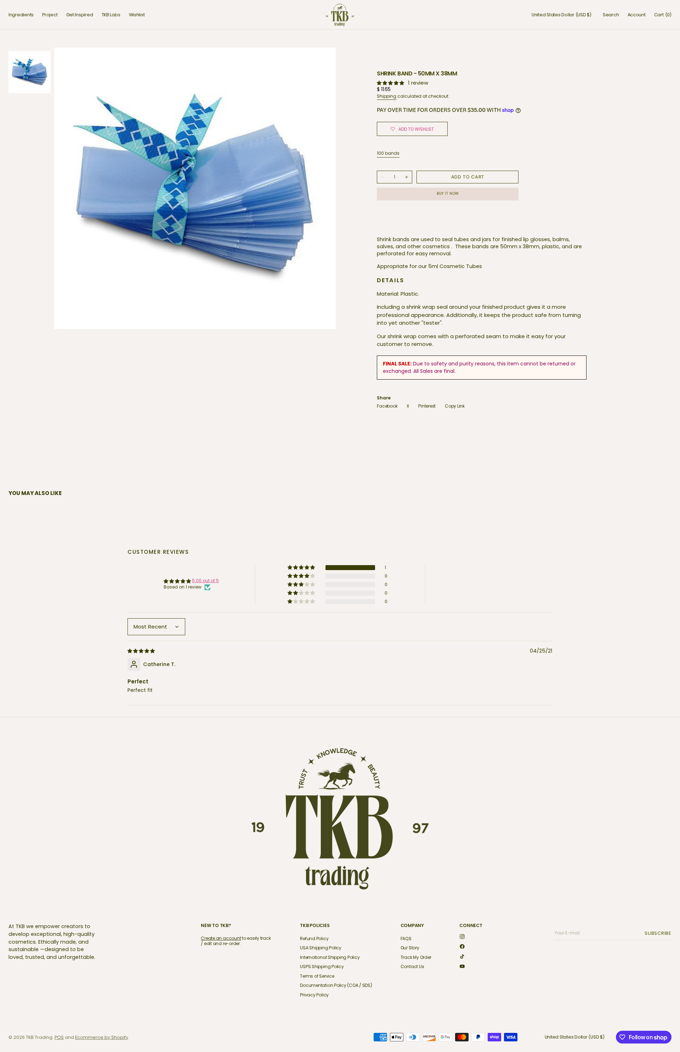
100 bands (388, 153)
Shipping (386, 96)
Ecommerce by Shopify (101, 1037)
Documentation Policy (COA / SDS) (336, 985)
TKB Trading (39, 1037)
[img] (142, 650)
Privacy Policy (314, 995)
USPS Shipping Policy (322, 966)
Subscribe (659, 933)
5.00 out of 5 (205, 581)
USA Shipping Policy (320, 948)
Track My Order (416, 957)
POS (59, 1037)
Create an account (221, 938)
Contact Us (412, 966)
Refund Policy (314, 939)
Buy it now (448, 193)
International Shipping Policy (329, 957)
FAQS (406, 939)
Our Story (410, 948)
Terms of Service (317, 976)
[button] (561, 15)
